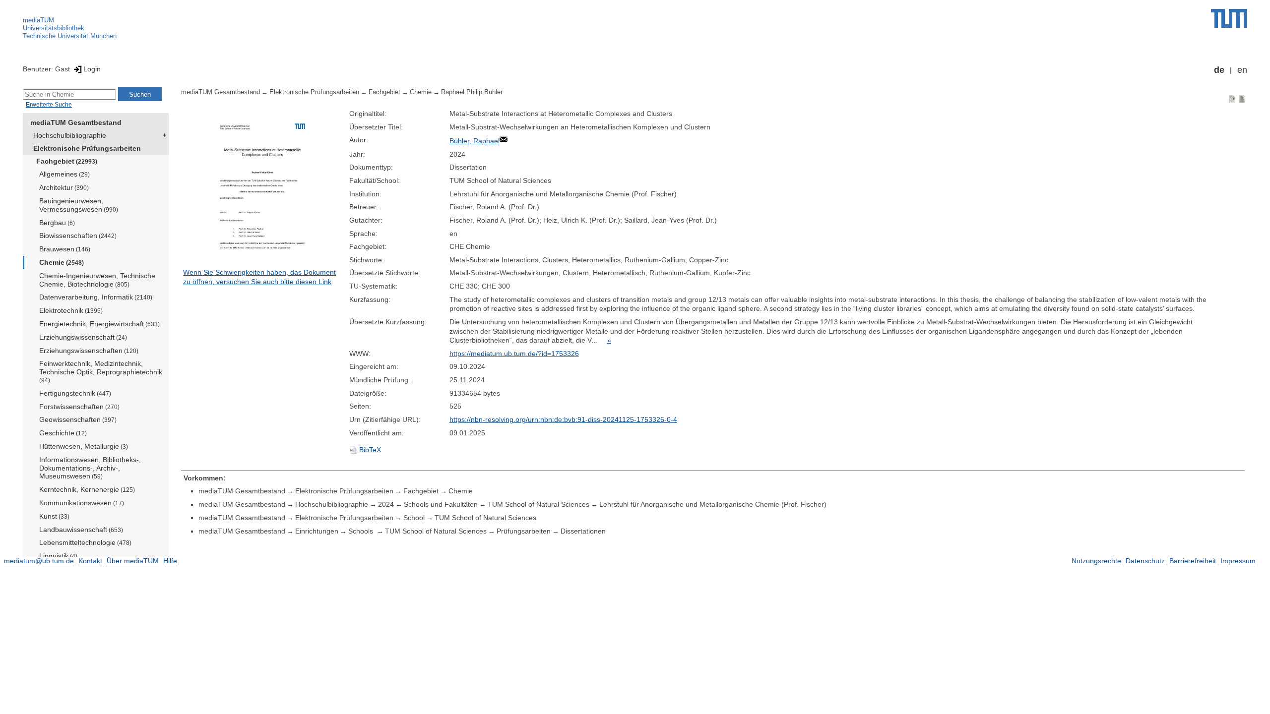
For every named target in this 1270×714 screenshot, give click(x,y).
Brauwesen (64, 249)
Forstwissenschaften (79, 407)
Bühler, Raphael (474, 141)
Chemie (61, 262)
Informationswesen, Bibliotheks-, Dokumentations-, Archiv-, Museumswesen (90, 468)
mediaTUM (38, 20)
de (1219, 70)
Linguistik (58, 556)
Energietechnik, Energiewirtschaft (99, 324)
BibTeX (369, 450)
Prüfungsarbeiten (524, 531)
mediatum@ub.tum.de (39, 561)
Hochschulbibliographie (69, 135)
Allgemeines (64, 174)
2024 (386, 504)
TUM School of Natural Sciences (538, 504)
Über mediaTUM (133, 561)
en (1242, 70)
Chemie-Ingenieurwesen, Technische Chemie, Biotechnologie (97, 280)
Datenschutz (1145, 561)
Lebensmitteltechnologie (85, 542)
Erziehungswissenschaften (88, 351)
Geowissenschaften (78, 419)
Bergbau (57, 223)
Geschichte (63, 433)
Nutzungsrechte (1096, 561)
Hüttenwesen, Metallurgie (83, 446)
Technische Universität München (70, 36)
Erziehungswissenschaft (83, 337)
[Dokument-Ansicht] (1232, 98)
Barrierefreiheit (1192, 561)
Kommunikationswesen (81, 503)
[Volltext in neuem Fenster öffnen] (263, 188)
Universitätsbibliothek (53, 28)
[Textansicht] (1242, 98)
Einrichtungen (316, 531)
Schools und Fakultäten (441, 504)
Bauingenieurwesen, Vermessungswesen (78, 205)
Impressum (1238, 561)
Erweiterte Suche (49, 104)
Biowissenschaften (78, 235)
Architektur (64, 187)
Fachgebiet (66, 161)
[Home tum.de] (1229, 18)
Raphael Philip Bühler (472, 92)
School (414, 518)
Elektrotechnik (71, 310)
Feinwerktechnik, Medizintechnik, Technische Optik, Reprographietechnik (100, 371)
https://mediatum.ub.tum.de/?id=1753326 (514, 353)
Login (92, 69)
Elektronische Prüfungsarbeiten (87, 148)
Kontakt (90, 561)
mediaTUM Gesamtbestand (76, 122)
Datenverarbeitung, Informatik (95, 297)
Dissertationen (583, 531)
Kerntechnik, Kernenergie (87, 489)
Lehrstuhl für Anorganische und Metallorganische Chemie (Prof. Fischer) (712, 504)
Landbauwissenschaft (81, 530)
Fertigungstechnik (75, 393)
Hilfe (170, 561)
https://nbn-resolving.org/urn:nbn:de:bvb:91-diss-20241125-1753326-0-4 (563, 419)
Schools (361, 531)
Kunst (54, 516)
